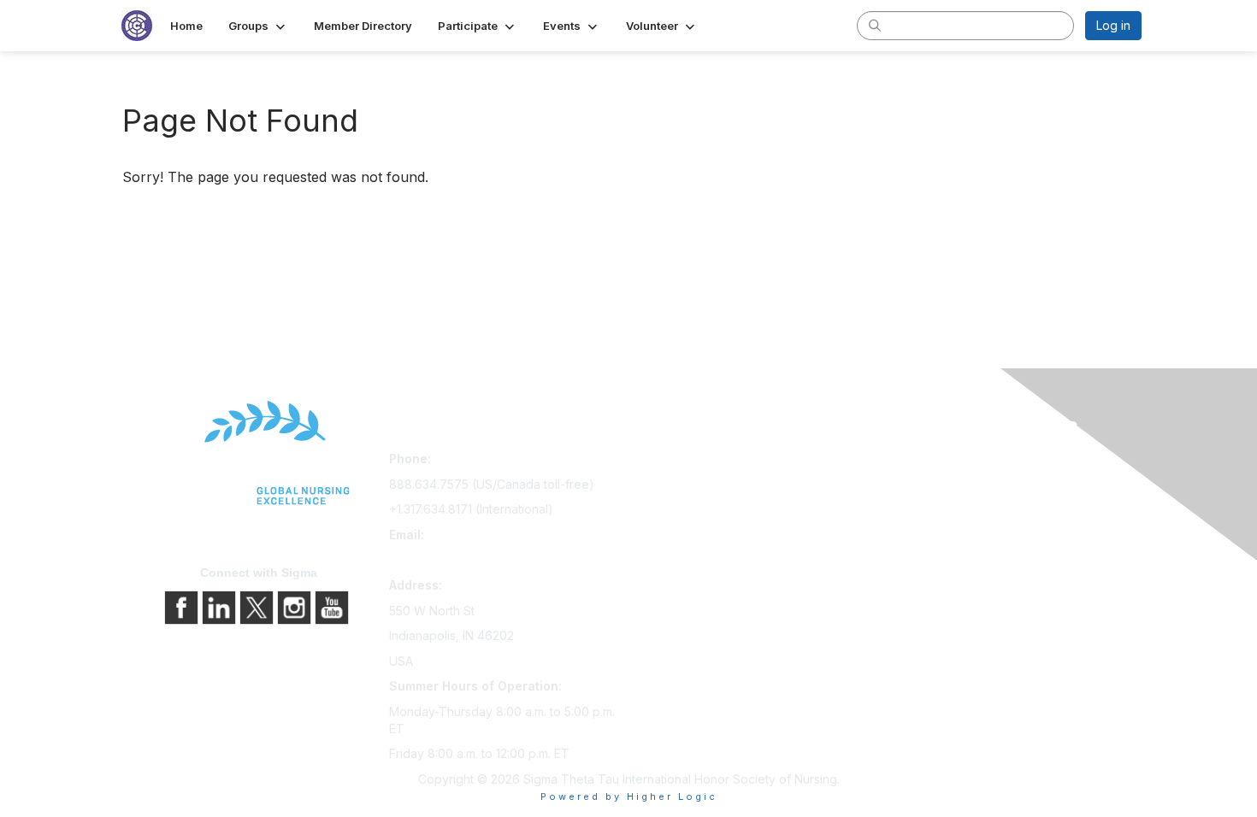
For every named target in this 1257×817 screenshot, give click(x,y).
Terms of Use (920, 510)
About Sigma (917, 462)
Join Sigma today (684, 462)
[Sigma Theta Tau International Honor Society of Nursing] (258, 453)
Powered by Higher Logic (628, 796)
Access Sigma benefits (699, 486)
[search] (875, 24)
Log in (1113, 25)
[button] (258, 25)
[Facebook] (183, 606)
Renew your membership (705, 510)
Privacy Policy (922, 486)
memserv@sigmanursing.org (468, 559)
